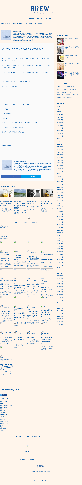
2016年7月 (60, 313)
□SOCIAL (49, 18)
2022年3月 (60, 130)
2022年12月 (60, 106)
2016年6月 (60, 316)
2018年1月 (60, 265)
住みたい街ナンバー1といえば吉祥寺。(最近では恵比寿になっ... (6, 210)
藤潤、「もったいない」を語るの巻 (66, 89)
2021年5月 (60, 157)
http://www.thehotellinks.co (19, 40)
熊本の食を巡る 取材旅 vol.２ (65, 97)
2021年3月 (60, 163)
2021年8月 (60, 149)
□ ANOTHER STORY (8, 186)
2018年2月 (60, 262)
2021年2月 (60, 165)
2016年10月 (60, 305)
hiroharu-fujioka (4, 423)
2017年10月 (60, 273)
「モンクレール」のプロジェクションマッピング (6, 314)
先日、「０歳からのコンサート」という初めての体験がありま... (6, 264)
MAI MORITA (3, 414)
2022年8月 (60, 117)
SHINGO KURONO (17, 51)
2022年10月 (60, 112)
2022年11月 (60, 109)
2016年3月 (60, 324)
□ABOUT (31, 18)
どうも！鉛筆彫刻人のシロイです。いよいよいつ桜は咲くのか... (6, 373)
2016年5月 (60, 319)
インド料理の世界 (6, 337)
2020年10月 (60, 176)
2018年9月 (60, 243)
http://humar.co (43, 39)
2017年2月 (60, 294)
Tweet (32, 176)
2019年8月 (60, 214)
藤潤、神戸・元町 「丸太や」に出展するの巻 (46, 289)
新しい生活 (30, 337)
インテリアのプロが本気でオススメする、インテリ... (46, 204)
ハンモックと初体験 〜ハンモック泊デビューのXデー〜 (33, 286)
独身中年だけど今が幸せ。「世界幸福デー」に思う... (6, 286)
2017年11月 (60, 270)
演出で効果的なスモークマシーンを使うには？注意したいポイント (72, 73)
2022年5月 (60, 125)
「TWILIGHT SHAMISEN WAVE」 (18, 257)
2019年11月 (60, 206)
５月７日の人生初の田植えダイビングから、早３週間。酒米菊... (20, 212)
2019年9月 (60, 211)
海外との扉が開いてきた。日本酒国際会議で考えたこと (19, 316)
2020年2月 (60, 198)
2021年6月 (60, 155)
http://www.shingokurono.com (32, 39)
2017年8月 (60, 278)
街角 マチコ (3, 428)
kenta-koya (3, 412)
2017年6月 (60, 284)
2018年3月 (60, 259)
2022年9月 (60, 114)
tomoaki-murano (45, 199)
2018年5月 (60, 254)
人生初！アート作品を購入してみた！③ (68, 95)
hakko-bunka (3, 407)
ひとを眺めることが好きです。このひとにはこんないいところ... (33, 208)
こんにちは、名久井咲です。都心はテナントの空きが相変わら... (6, 320)
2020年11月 (60, 173)
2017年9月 (60, 276)
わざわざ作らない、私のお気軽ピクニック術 (33, 259)
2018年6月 (60, 251)
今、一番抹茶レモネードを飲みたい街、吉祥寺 (6, 204)
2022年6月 (60, 122)
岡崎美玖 (2, 419)
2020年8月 (60, 181)
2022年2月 (60, 133)
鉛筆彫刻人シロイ (5, 421)
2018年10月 (60, 241)
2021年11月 (60, 141)
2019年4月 (60, 224)
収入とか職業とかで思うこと (65, 92)
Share (12, 176)
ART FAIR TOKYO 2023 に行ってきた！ (47, 262)
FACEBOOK (26, 436)
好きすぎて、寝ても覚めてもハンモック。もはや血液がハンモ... (33, 292)
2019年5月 (60, 222)
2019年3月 (60, 227)
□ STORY (3, 236)
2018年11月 (60, 238)
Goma (1, 425)
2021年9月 (60, 147)
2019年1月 (60, 233)
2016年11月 (60, 302)
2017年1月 (60, 297)
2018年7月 (60, 249)
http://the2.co (29, 40)
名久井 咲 (2, 411)
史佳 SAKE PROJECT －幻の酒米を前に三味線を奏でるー (19, 205)
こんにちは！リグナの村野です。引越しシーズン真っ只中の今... (47, 210)
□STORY (39, 18)
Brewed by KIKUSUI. (27, 459)
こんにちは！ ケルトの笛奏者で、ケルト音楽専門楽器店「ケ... (6, 292)
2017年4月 (60, 289)
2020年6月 (60, 187)
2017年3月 (60, 292)
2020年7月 (60, 184)
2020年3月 (60, 195)
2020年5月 (60, 190)
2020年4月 (60, 192)
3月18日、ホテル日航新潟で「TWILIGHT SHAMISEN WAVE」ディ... (20, 264)
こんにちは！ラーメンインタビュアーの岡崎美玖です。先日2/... (47, 348)
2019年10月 (60, 208)
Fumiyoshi (17, 199)
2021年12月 (60, 138)
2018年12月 (60, 235)
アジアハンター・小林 (6, 405)
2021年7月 (60, 152)
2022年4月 (60, 128)
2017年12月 (60, 267)
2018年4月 (60, 257)
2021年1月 (60, 168)
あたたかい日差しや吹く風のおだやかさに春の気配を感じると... (33, 265)
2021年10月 (60, 144)
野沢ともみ (3, 427)
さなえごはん (3, 402)
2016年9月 (60, 308)
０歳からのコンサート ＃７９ (6, 259)
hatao (1, 403)
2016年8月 (60, 310)
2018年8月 (60, 246)
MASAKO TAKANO (32, 199)
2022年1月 (60, 136)
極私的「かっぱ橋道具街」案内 (65, 87)
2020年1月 (60, 200)
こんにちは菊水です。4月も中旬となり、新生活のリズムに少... (33, 341)
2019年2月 (60, 230)
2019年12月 (60, 203)
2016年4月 (60, 321)
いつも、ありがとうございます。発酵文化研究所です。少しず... (20, 292)
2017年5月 (60, 286)
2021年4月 (60, 160)
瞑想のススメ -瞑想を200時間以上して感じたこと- (6, 367)
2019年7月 (60, 216)
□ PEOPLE (4, 399)
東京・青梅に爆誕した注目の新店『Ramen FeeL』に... (46, 341)
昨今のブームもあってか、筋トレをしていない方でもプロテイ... (20, 346)
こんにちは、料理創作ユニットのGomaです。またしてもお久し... (47, 320)
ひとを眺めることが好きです (33, 202)
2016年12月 (60, 300)
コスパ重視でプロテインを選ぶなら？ (19, 339)
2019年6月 (60, 219)
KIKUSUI (2, 430)
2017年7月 (60, 281)
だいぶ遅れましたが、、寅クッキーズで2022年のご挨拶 (46, 313)
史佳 (1, 409)
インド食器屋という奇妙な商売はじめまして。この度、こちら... (6, 341)
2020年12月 (60, 171)
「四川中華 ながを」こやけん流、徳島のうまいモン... (33, 315)
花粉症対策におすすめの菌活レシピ (19, 287)
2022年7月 (60, 120)
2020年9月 (60, 179)
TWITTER (36, 436)
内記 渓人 (2, 416)
